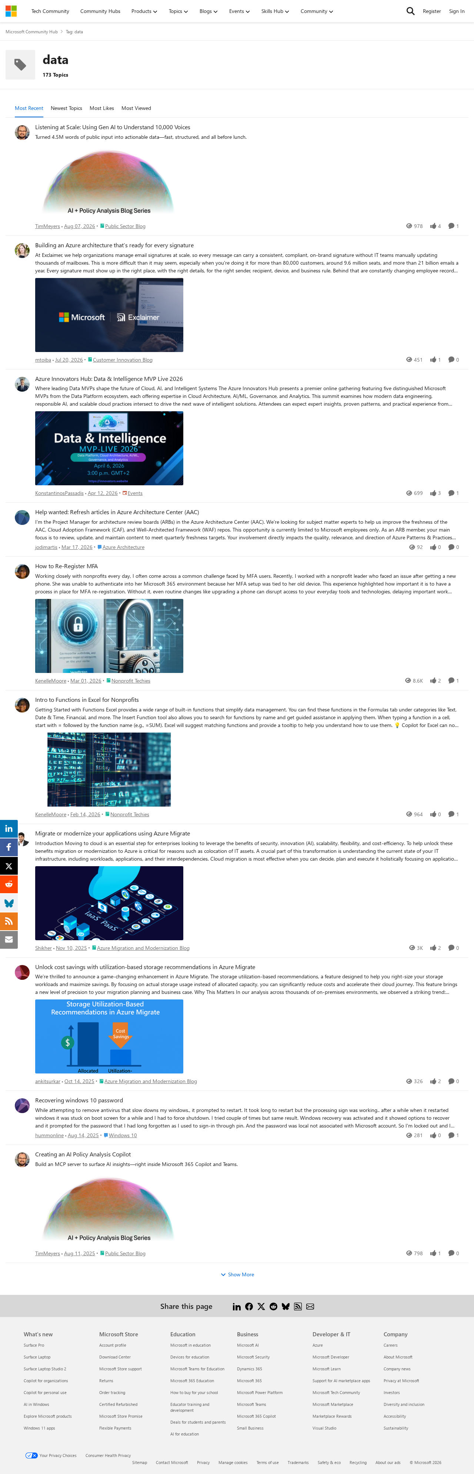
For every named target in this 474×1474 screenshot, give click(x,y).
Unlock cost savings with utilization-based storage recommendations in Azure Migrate (145, 967)
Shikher (43, 947)
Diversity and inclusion (404, 1404)
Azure (318, 1345)
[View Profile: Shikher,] (22, 838)
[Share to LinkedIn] (237, 1306)
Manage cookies (233, 1462)
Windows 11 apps (39, 1428)
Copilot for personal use (45, 1392)
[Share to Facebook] (249, 1306)
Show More (241, 1274)
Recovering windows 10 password (79, 1100)
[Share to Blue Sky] (286, 1306)
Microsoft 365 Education (192, 1380)
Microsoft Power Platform (260, 1392)
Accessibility (395, 1416)
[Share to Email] (310, 1306)
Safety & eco (329, 1462)
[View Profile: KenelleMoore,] (22, 571)
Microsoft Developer (331, 1357)
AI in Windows (36, 1404)
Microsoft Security (253, 1357)
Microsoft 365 (249, 1380)
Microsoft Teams (251, 1404)
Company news (397, 1368)
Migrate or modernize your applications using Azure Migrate (112, 833)
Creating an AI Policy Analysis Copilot (83, 1154)
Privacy (203, 1462)
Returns (106, 1380)
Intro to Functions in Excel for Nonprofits (87, 699)
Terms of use (268, 1462)
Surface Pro (34, 1345)
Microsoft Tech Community (336, 1392)
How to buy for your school (194, 1392)
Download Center (115, 1357)
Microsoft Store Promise (121, 1416)
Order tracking (112, 1392)
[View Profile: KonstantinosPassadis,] (22, 384)
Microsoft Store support (120, 1368)
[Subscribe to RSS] (298, 1306)
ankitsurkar (47, 1081)
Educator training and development (189, 1407)
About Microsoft (398, 1357)
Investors (392, 1392)
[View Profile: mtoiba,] (22, 250)
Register (432, 10)
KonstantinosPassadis (59, 492)
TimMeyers (47, 226)
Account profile (112, 1345)
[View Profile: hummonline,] (22, 1105)
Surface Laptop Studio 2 (45, 1368)
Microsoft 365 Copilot (256, 1416)
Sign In (457, 10)
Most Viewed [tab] (136, 107)
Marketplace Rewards (332, 1416)
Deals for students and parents (198, 1422)
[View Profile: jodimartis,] (22, 517)
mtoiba (43, 359)
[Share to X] (261, 1306)
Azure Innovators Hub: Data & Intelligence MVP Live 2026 (109, 378)
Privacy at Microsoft (401, 1380)
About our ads (388, 1462)
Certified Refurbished (118, 1404)
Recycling (358, 1462)
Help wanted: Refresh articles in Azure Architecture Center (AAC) (117, 512)
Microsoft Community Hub (32, 31)
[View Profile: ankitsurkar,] (22, 972)
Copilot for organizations (46, 1380)
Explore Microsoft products (48, 1416)
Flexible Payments (115, 1428)
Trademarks (298, 1462)
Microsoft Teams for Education (197, 1368)
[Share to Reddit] (273, 1306)
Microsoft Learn (327, 1368)
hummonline (49, 1135)
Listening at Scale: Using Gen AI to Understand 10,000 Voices (112, 127)
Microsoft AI (248, 1345)
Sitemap (139, 1462)
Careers (391, 1345)
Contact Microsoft (172, 1462)
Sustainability (396, 1428)
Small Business (250, 1428)
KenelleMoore (50, 680)
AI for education (184, 1434)
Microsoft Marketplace (333, 1404)
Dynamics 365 (249, 1368)
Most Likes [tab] (102, 107)
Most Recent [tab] (29, 107)
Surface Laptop (37, 1357)
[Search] (410, 11)
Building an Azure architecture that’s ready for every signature (114, 245)
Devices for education (189, 1357)
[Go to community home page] (11, 11)
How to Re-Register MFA (66, 566)
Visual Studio (324, 1428)
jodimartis (46, 546)
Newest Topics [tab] (66, 107)
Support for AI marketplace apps (341, 1380)
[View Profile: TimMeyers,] (22, 132)
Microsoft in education (190, 1345)
